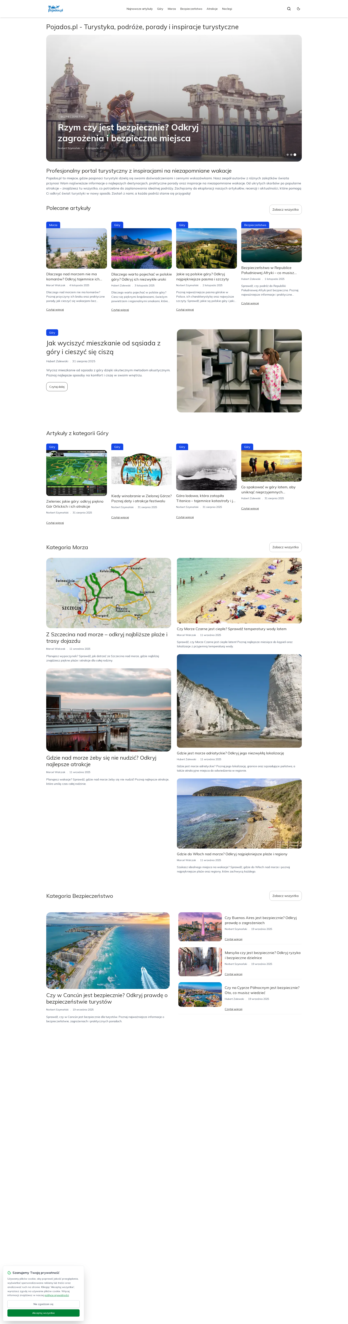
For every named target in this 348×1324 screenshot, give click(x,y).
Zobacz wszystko (285, 209)
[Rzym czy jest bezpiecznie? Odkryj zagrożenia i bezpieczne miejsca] (174, 98)
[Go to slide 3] (295, 154)
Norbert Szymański (69, 148)
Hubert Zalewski (120, 285)
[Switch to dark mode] (298, 8)
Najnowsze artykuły (140, 9)
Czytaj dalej (57, 387)
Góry (160, 9)
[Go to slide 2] (291, 155)
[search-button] (289, 9)
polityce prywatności (57, 1295)
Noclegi (227, 9)
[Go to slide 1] (288, 155)
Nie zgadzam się (43, 1304)
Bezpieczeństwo (191, 9)
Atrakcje (212, 9)
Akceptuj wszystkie (43, 1313)
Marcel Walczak (55, 285)
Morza (172, 9)
